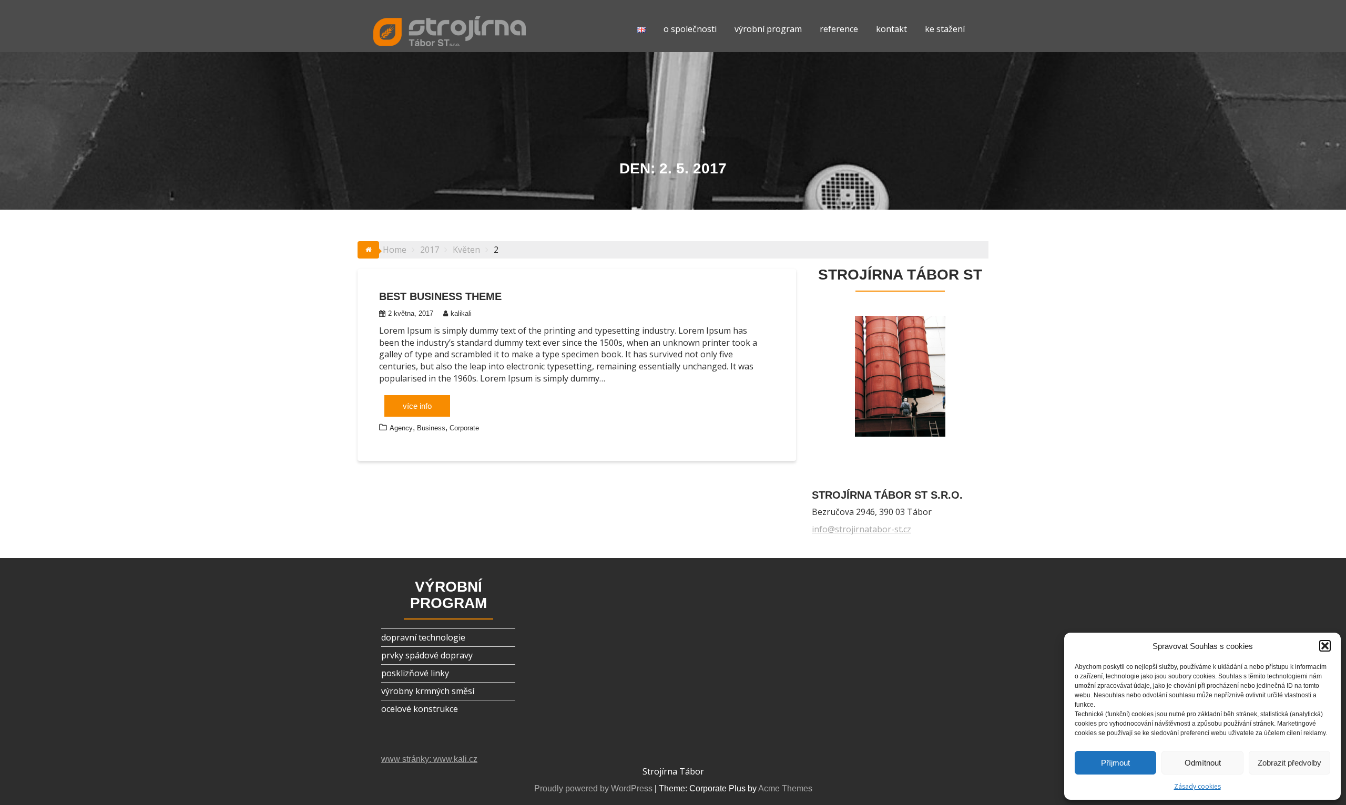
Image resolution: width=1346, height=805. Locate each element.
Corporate (464, 428)
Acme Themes (785, 788)
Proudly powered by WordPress (593, 788)
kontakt (891, 29)
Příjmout (1115, 762)
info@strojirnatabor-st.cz (861, 529)
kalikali (461, 313)
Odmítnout (1203, 762)
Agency (401, 428)
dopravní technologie (423, 637)
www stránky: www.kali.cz (429, 759)
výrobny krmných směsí (427, 691)
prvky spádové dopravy (427, 655)
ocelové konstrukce (419, 709)
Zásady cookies (1197, 786)
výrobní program (768, 29)
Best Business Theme (440, 296)
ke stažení (945, 29)
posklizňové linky (415, 673)
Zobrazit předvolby (1289, 762)
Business (431, 428)
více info (417, 405)
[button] (1325, 646)
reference (839, 29)
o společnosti (690, 29)
